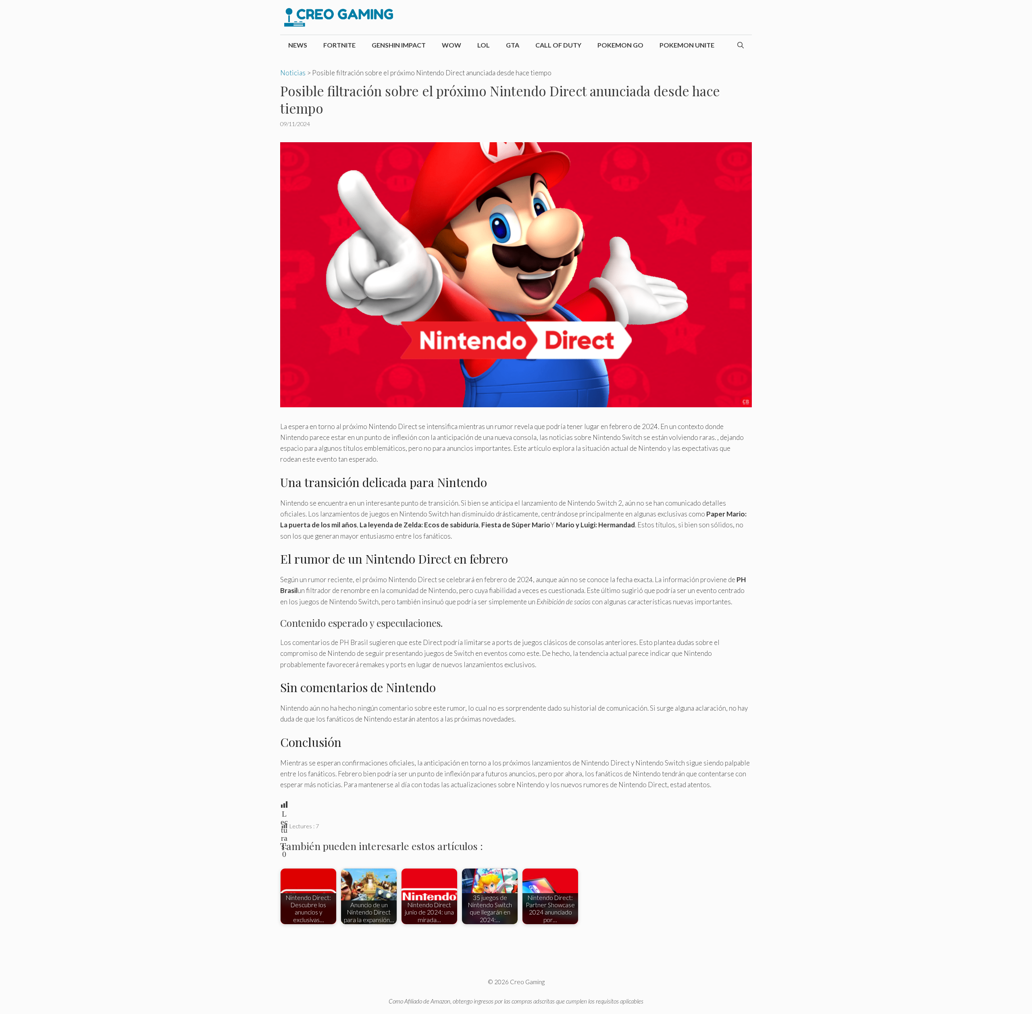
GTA (512, 45)
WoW (451, 45)
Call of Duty (558, 45)
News (297, 45)
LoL (483, 45)
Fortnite (339, 45)
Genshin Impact (399, 45)
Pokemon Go (620, 45)
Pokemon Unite (687, 45)
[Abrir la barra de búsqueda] (740, 45)
